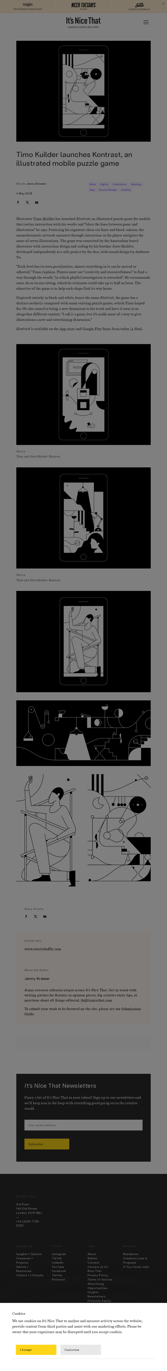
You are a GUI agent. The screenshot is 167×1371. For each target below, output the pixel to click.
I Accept (26, 1349)
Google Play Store (96, 329)
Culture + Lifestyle (29, 1275)
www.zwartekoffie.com (42, 949)
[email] (36, 202)
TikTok (57, 1258)
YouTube (58, 1266)
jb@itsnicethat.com (96, 1000)
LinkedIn (58, 1262)
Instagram (59, 1253)
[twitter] (27, 202)
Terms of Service (100, 1279)
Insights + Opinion (29, 1253)
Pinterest (58, 1279)
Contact (93, 1262)
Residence (130, 1253)
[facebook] (18, 202)
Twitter (57, 1275)
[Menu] (146, 22)
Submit (92, 1258)
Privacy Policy (98, 1275)
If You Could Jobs (136, 1266)
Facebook (59, 1270)
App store (67, 329)
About (92, 1253)
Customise (72, 1349)
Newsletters (96, 1296)
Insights (93, 1292)
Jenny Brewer (36, 183)
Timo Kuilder (44, 219)
